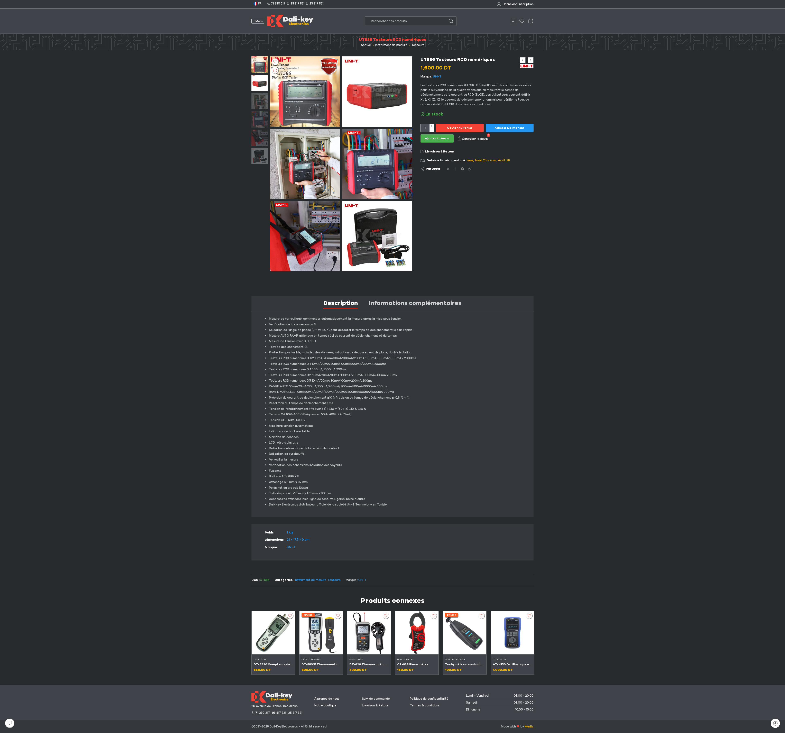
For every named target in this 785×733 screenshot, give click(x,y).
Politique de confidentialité (429, 699)
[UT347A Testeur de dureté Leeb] (523, 60)
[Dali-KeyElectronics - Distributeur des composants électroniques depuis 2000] (290, 21)
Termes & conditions (425, 705)
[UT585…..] (377, 91)
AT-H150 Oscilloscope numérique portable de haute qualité (512, 664)
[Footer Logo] (271, 697)
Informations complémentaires (415, 303)
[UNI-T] (527, 66)
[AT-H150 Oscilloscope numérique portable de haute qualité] (512, 632)
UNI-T (437, 76)
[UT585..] (305, 164)
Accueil (366, 45)
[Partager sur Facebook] (455, 168)
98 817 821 (297, 3)
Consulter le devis (475, 138)
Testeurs (417, 45)
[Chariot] (513, 21)
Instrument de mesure (391, 45)
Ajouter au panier (459, 128)
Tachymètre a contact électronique (464, 664)
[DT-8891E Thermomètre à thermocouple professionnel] (321, 632)
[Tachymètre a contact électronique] (464, 632)
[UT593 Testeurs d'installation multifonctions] (531, 60)
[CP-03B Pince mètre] (416, 632)
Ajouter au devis (437, 139)
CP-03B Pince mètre (412, 664)
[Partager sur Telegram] (462, 168)
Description (340, 303)
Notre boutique (325, 705)
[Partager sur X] (448, 168)
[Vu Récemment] (775, 723)
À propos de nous (327, 699)
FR (259, 4)
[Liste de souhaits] (275, 61)
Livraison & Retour (439, 152)
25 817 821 (316, 3)
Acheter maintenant (509, 128)
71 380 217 (278, 3)
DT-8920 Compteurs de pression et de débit (273, 664)
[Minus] (432, 130)
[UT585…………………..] (377, 164)
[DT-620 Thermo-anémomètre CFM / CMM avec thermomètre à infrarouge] (369, 632)
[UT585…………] (305, 236)
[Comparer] (275, 70)
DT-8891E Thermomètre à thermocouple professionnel (321, 664)
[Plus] (432, 126)
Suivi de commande (376, 699)
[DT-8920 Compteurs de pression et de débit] (273, 632)
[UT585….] (377, 236)
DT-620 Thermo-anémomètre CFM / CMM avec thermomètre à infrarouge (369, 664)
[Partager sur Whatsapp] (470, 169)
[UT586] (259, 64)
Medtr (529, 726)
